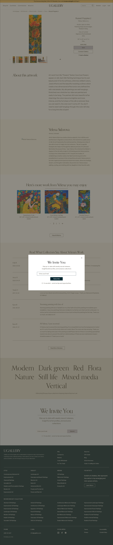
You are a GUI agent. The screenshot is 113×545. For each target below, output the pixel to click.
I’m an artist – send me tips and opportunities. (57, 283)
